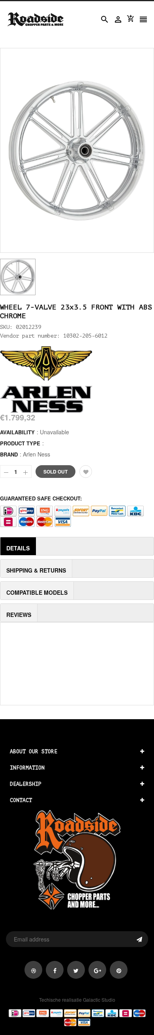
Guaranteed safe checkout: (41, 498)
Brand (9, 454)
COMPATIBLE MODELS (37, 592)
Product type (20, 443)
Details (18, 548)
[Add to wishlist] (85, 471)
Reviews (18, 615)
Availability (17, 432)
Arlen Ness (36, 454)
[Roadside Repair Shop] (77, 1017)
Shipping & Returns (36, 570)
